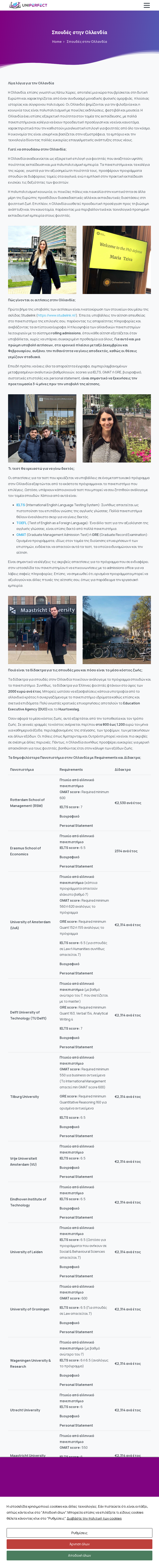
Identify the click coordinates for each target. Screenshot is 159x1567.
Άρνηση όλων (80, 1544)
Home (57, 41)
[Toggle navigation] (147, 5)
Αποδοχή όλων (79, 1555)
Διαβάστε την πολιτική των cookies (94, 1518)
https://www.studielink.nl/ (57, 315)
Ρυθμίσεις (79, 1533)
